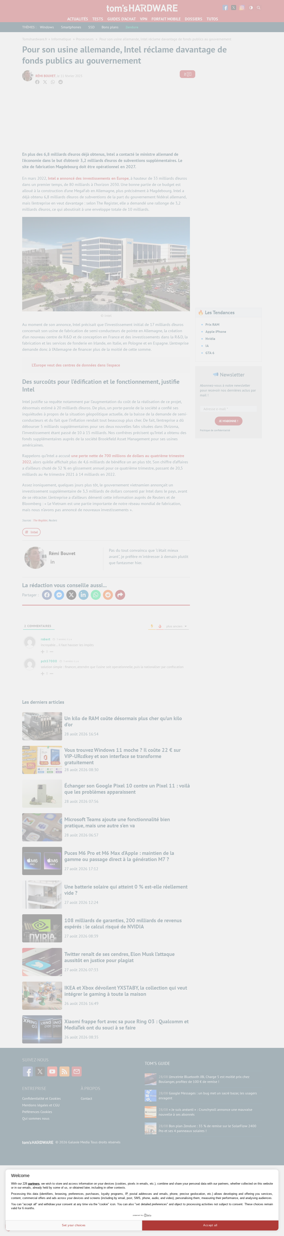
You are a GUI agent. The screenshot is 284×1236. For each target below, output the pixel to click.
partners (33, 1183)
